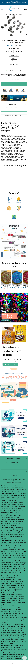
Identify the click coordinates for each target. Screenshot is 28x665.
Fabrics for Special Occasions (11, 551)
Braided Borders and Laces (17, 653)
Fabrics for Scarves (7, 559)
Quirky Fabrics (11, 536)
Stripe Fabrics (21, 531)
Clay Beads (10, 583)
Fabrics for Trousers (7, 546)
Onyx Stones (5, 628)
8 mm (14, 61)
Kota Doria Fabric (11, 525)
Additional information (14, 116)
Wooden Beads (11, 587)
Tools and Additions (15, 647)
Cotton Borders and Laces (10, 654)
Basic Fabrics (17, 568)
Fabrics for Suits (6, 564)
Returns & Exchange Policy (14, 110)
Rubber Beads (5, 585)
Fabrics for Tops (6, 542)
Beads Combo (15, 591)
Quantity (14, 65)
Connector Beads (12, 640)
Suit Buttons (11, 594)
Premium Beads (16, 491)
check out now (10, 364)
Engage (14, 471)
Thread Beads (20, 589)
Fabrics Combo (15, 486)
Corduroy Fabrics (6, 510)
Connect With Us (13, 467)
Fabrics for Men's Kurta (9, 561)
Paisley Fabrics (6, 533)
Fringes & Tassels (7, 649)
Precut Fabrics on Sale (14, 572)
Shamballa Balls (15, 636)
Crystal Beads (10, 578)
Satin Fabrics (14, 501)
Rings (3, 619)
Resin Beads (15, 581)
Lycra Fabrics (5, 508)
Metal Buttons (12, 593)
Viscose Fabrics (6, 497)
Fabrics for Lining (19, 563)
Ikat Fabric (16, 514)
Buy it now (14, 84)
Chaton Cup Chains (7, 613)
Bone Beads (18, 583)
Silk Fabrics (5, 501)
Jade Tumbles (20, 626)
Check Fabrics (11, 531)
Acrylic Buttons (12, 596)
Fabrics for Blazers (15, 553)
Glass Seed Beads (12, 576)
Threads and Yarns (20, 649)
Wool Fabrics (11, 499)
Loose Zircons (14, 617)
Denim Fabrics (14, 512)
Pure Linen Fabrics (17, 488)
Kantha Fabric (5, 523)
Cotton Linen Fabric (7, 489)
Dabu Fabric (15, 523)
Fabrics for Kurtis (6, 544)
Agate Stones (14, 628)
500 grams (13, 55)
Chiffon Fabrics (21, 499)
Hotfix (17, 615)
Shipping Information (13, 107)
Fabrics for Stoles (20, 559)
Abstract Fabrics (6, 534)
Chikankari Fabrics (12, 518)
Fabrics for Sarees (18, 564)
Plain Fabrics (18, 529)
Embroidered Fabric (12, 516)
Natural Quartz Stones (14, 632)
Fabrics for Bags (6, 557)
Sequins (21, 606)
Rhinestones (5, 617)
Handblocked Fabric (7, 519)
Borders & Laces (6, 651)
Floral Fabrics (19, 527)
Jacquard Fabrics (12, 503)
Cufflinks (16, 602)
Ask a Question (14, 113)
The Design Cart (13, 458)
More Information (14, 462)
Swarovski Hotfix (18, 619)
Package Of (14, 49)
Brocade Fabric (18, 521)
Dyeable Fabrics (6, 568)
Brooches (23, 602)
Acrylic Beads (17, 580)
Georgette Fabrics (7, 495)
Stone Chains (17, 611)
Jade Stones (11, 626)
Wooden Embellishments (9, 621)
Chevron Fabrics (18, 533)
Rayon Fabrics (16, 497)
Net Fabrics (10, 506)
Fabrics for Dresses (19, 544)
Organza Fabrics (19, 495)
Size (14, 58)
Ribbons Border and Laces (9, 658)
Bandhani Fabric (20, 519)
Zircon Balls (4, 636)
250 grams (18, 51)
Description (14, 104)
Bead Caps (10, 641)
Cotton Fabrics (20, 493)
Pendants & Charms (12, 634)
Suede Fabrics (15, 508)
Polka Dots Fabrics (7, 529)
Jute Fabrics (5, 512)
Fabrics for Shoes (18, 557)
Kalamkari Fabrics (20, 489)
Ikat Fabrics (5, 491)
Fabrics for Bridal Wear (16, 549)
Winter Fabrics (5, 574)
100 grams (9, 51)
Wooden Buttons (12, 598)
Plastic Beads (5, 581)
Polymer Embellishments (9, 608)
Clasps (23, 634)
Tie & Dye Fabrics (6, 521)
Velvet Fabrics (11, 504)
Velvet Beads (10, 589)
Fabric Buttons (12, 600)
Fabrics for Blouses (19, 542)
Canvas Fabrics (18, 510)
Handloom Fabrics (19, 566)
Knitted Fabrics (15, 570)
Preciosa (8, 619)
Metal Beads (15, 585)
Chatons (23, 617)
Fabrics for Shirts (19, 540)
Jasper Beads (15, 630)
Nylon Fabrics (19, 506)
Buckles (9, 602)
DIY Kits (11, 643)
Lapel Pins (5, 604)
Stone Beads (5, 591)
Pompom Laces (19, 656)
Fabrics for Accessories (17, 555)
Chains (15, 609)
